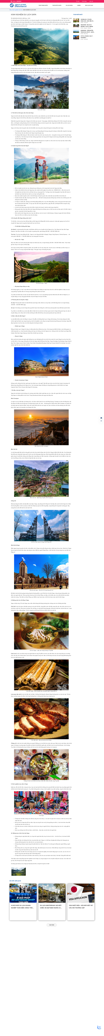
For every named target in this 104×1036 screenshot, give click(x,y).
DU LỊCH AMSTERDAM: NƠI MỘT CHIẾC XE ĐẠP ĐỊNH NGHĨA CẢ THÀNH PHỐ (51, 907)
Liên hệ (91, 1)
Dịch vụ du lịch (89, 5)
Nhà (10, 9)
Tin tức (77, 1)
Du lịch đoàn (69, 5)
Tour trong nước (43, 5)
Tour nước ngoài (56, 5)
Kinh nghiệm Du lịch (17, 9)
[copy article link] (101, 420)
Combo (79, 5)
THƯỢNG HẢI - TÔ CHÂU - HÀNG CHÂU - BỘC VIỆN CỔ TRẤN (87, 20)
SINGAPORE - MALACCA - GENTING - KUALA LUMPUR (87, 25)
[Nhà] (18, 5)
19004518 (16, 1)
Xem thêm (51, 925)
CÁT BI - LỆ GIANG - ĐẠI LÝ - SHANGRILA (87, 36)
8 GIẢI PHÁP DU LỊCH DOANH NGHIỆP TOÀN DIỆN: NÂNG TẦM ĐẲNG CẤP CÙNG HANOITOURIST (22, 907)
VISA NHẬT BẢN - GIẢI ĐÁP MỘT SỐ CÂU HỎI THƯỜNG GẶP (81, 907)
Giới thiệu (84, 1)
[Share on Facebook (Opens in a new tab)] (101, 418)
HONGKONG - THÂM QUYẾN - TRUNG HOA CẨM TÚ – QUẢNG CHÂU (87, 31)
